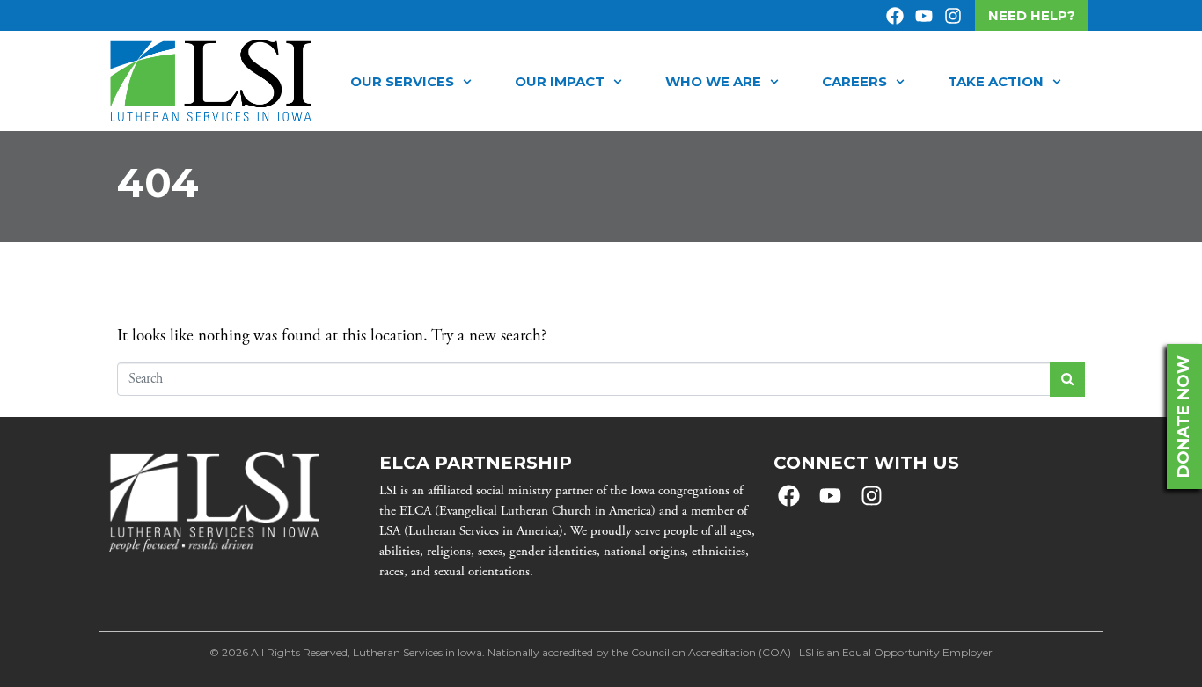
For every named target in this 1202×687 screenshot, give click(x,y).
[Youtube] (924, 16)
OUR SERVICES (402, 81)
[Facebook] (895, 16)
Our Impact (560, 81)
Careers (854, 81)
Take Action (996, 81)
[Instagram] (953, 16)
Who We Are (713, 81)
